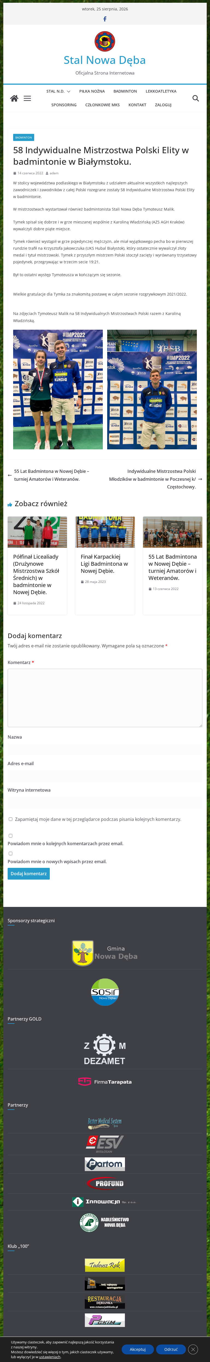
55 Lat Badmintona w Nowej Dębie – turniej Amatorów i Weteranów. (51, 475)
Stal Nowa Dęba (105, 59)
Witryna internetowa (29, 790)
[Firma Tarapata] (105, 1074)
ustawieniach (49, 1356)
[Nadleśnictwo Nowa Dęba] (105, 1216)
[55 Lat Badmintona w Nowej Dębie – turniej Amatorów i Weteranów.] (173, 520)
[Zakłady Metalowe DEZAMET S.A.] (105, 1034)
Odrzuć (171, 1349)
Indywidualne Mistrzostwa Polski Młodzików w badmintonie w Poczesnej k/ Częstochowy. (152, 479)
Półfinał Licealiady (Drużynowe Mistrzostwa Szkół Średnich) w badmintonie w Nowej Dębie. (36, 574)
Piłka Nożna (92, 91)
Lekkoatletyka (161, 91)
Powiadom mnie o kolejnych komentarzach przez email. (65, 844)
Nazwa (15, 737)
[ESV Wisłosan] (105, 1139)
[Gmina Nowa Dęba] (105, 943)
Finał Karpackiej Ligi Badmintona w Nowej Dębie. (104, 563)
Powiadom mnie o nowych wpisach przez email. (57, 862)
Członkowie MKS (102, 104)
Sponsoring (64, 104)
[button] (68, 91)
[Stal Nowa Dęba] (14, 98)
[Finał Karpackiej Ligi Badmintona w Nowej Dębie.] (105, 520)
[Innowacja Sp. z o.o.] (105, 1199)
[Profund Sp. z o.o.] (105, 1179)
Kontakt (137, 104)
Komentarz (21, 662)
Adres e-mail (21, 763)
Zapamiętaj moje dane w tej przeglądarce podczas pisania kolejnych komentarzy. (98, 819)
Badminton (125, 91)
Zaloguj (163, 104)
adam (54, 173)
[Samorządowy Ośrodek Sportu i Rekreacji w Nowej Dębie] (105, 981)
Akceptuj (138, 1349)
